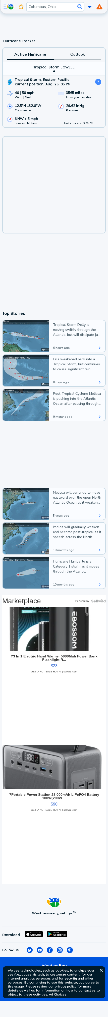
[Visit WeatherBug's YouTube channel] (40, 950)
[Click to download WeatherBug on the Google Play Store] (57, 935)
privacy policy (65, 986)
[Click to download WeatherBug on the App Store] (34, 935)
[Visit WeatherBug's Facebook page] (50, 950)
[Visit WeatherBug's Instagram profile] (60, 950)
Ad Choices (57, 994)
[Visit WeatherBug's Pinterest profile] (70, 950)
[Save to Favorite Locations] (21, 6)
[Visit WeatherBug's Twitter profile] (30, 950)
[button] (101, 970)
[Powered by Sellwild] (98, 601)
